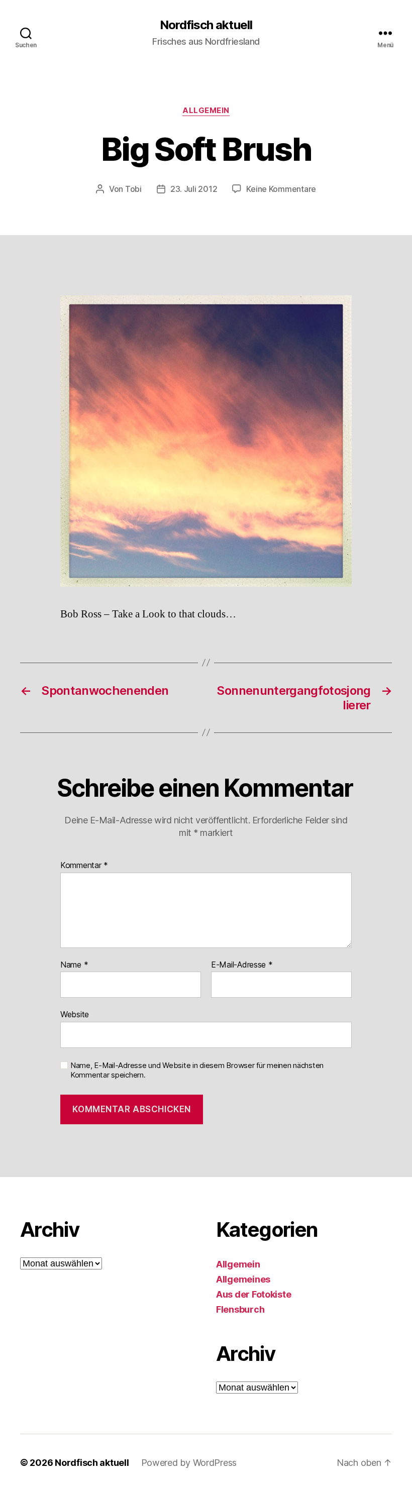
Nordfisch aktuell (206, 25)
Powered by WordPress (189, 1462)
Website (74, 1014)
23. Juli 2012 (194, 189)
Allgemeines (243, 1279)
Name (74, 965)
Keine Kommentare (281, 189)
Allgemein (206, 110)
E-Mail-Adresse (242, 965)
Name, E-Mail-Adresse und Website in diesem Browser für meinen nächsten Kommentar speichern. (197, 1070)
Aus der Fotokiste (253, 1294)
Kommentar (84, 865)
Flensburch (240, 1309)
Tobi (133, 189)
